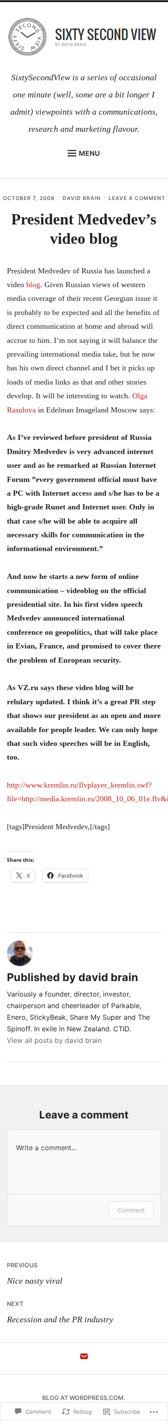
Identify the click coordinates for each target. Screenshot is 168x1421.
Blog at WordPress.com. (83, 1397)
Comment (131, 1210)
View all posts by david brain (54, 1040)
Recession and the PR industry (60, 1312)
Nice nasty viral (34, 1273)
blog (33, 284)
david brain (81, 198)
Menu (89, 153)
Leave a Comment (137, 198)
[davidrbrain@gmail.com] (84, 1359)
